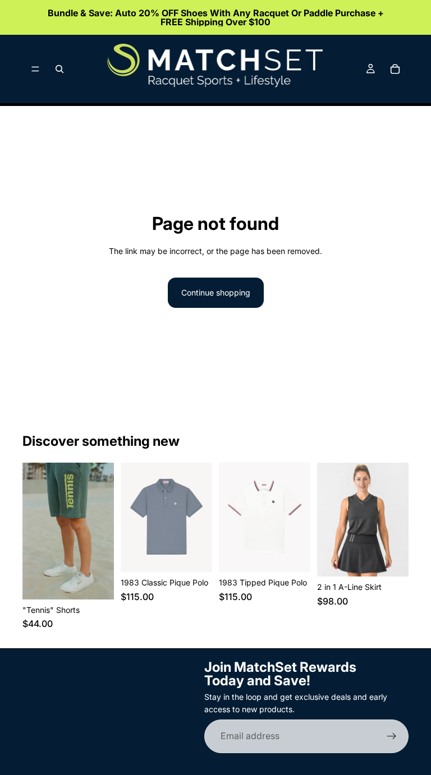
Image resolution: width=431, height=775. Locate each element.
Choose (106, 582)
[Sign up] (392, 736)
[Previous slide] (34, 531)
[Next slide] (101, 531)
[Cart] (395, 69)
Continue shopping (215, 292)
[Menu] (35, 69)
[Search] (59, 69)
